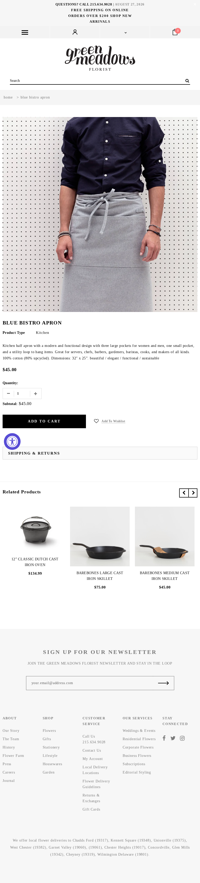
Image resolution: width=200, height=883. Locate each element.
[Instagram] (182, 738)
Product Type (14, 333)
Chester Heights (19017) (124, 847)
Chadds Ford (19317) (90, 840)
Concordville (159, 847)
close (195, 4)
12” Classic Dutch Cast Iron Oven (35, 562)
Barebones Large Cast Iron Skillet (100, 576)
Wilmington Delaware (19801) (122, 854)
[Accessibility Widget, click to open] (12, 441)
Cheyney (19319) (80, 854)
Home (8, 97)
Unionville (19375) (170, 840)
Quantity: (10, 383)
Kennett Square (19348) (131, 840)
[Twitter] (173, 738)
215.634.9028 (101, 4)
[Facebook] (164, 738)
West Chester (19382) (28, 847)
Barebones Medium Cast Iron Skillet (165, 576)
